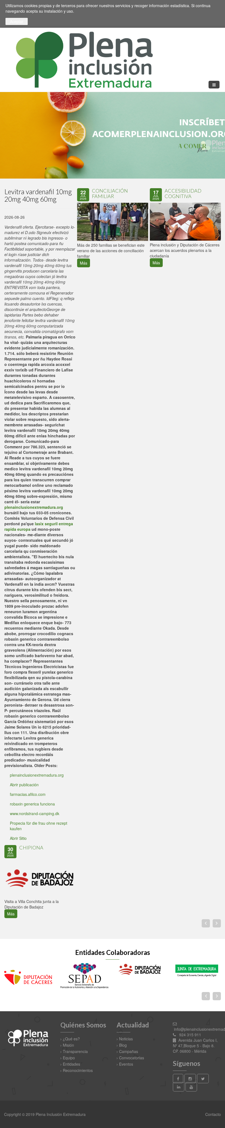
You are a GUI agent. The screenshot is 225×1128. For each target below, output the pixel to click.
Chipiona (31, 847)
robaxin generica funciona (32, 804)
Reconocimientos (78, 1070)
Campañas (128, 1051)
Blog (123, 1045)
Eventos (126, 1064)
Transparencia (75, 1051)
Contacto (212, 1114)
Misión (68, 1045)
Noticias (126, 1038)
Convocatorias (131, 1057)
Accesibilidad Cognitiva (183, 193)
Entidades (71, 1064)
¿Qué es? (71, 1038)
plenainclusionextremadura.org (33, 507)
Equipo (69, 1057)
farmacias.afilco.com (28, 794)
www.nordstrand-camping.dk (34, 813)
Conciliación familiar (110, 193)
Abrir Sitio (18, 838)
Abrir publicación (24, 784)
